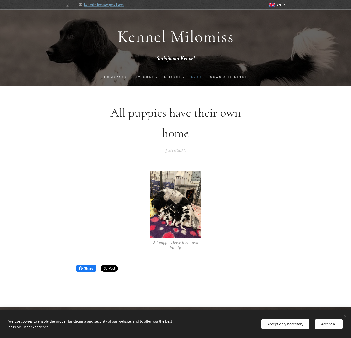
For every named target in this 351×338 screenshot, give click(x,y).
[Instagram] (67, 5)
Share (88, 268)
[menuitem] (117, 77)
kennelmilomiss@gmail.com (104, 4)
